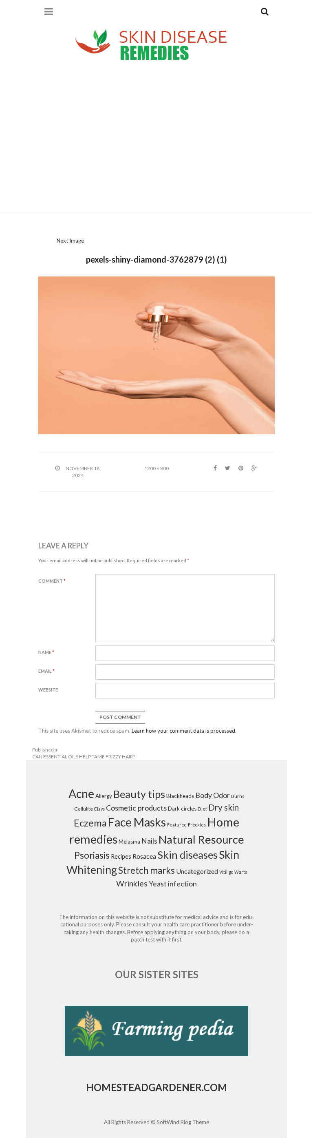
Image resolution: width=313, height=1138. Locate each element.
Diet (202, 809)
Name (46, 652)
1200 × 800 (156, 468)
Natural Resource (201, 839)
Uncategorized (197, 871)
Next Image (70, 240)
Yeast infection (173, 883)
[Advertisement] (156, 139)
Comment (52, 580)
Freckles (197, 824)
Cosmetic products (136, 807)
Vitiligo (226, 872)
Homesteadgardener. (144, 1087)
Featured (177, 824)
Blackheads (180, 796)
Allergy (103, 796)
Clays (99, 808)
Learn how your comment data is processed (183, 730)
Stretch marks (146, 870)
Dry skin (223, 807)
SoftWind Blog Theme (183, 1122)
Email (46, 671)
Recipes (121, 856)
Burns (238, 796)
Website (48, 689)
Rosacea (144, 856)
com (215, 1087)
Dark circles (182, 808)
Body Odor (212, 795)
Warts (240, 872)
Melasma (129, 841)
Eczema (90, 823)
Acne (81, 793)
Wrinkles (132, 883)
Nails (149, 841)
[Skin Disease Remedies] (156, 44)
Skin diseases (187, 855)
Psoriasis (92, 855)
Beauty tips (139, 794)
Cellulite (83, 809)
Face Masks (137, 822)
